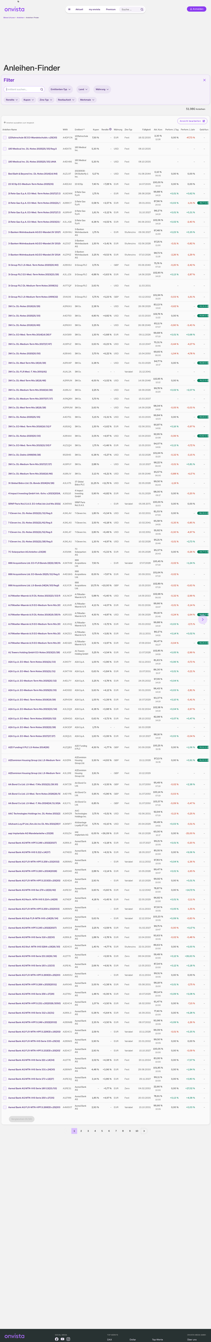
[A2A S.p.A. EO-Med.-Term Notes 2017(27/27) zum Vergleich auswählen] (5, 736)
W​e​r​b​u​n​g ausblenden (130, 39)
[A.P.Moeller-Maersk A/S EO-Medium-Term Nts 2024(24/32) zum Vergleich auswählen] (5, 624)
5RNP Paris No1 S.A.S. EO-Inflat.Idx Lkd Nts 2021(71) (36, 503)
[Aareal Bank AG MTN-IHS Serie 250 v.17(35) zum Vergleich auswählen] (5, 1098)
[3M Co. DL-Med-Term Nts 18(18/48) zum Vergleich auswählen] (5, 380)
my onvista (94, 9)
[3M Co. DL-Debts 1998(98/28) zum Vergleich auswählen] (5, 455)
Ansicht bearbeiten (190, 121)
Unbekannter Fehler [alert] (179, 7)
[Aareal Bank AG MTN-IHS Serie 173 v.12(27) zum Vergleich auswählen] (5, 1079)
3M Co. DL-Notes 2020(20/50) (24, 353)
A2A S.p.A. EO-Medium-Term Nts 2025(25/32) (32, 680)
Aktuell (79, 9)
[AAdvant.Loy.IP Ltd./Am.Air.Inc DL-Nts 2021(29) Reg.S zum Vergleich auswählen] (5, 824)
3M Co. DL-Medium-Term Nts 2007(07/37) (30, 398)
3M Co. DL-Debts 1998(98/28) (24, 454)
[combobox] (24, 89)
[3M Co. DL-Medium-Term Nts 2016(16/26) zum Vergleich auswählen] (5, 390)
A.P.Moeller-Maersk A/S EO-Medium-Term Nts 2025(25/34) (39, 642)
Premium (111, 9)
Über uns (192, 1339)
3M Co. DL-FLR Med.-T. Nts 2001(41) (27, 371)
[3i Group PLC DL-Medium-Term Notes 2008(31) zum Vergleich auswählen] (5, 285)
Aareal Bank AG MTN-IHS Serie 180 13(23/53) (32, 1088)
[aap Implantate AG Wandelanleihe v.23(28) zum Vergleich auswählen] (5, 833)
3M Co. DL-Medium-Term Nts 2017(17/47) (30, 344)
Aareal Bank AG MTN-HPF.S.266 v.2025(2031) (32, 984)
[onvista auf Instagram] (68, 1339)
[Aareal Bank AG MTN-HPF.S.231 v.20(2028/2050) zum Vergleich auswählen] (5, 1003)
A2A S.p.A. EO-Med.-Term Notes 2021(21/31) (31, 671)
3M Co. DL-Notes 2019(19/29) (24, 306)
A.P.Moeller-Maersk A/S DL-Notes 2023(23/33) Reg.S (36, 595)
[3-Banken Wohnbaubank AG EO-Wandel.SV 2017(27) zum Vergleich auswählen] (5, 232)
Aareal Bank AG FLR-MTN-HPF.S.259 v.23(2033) (33, 908)
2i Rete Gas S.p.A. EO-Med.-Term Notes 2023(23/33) (36, 221)
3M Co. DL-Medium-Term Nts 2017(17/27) (30, 464)
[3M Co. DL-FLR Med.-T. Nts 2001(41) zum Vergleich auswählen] (5, 371)
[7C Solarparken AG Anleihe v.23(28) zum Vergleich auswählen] (5, 552)
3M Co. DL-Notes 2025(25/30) (24, 315)
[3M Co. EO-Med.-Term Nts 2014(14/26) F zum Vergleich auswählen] (5, 334)
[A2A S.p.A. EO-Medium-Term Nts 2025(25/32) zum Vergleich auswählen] (5, 681)
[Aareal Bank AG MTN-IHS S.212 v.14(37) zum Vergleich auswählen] (5, 852)
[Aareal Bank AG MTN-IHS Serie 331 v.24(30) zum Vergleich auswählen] (5, 1069)
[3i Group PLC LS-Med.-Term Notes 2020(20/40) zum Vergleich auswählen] (5, 265)
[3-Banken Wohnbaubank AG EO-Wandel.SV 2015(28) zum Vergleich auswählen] (5, 243)
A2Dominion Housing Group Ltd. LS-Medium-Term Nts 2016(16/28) (43, 760)
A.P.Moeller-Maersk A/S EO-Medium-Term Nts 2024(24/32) (39, 624)
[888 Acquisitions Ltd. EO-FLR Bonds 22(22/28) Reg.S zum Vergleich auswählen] (5, 563)
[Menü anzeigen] (69, 9)
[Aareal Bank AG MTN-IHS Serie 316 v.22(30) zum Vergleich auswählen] (5, 937)
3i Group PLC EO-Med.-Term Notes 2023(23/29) (33, 274)
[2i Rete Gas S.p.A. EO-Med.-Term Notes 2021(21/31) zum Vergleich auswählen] (5, 203)
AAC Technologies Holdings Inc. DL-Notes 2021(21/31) (37, 813)
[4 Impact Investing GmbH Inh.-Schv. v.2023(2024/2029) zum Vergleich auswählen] (5, 493)
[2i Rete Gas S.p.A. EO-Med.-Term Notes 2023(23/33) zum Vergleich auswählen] (5, 222)
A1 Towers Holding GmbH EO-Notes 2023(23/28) (34, 652)
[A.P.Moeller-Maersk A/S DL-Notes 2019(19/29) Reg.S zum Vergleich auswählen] (5, 614)
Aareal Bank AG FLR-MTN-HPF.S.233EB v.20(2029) (35, 880)
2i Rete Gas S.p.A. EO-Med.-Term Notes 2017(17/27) (35, 212)
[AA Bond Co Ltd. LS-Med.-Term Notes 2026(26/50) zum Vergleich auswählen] (5, 794)
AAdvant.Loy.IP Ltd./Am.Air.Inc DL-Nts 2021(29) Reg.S (37, 823)
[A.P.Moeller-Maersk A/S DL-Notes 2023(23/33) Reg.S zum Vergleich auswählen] (5, 596)
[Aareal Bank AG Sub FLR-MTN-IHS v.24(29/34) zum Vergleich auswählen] (5, 918)
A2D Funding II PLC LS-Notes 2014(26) (28, 747)
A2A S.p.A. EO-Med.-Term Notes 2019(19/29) (32, 699)
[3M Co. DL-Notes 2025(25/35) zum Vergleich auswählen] (5, 417)
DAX (109, 1339)
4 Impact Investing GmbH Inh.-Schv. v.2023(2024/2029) (37, 493)
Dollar (133, 1339)
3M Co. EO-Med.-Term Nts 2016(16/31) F (29, 426)
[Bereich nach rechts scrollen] (202, 619)
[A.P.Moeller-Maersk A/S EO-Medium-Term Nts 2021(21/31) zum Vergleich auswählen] (5, 633)
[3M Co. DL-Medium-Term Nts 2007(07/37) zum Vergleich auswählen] (5, 398)
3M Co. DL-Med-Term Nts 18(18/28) (27, 407)
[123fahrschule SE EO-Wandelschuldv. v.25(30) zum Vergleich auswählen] (5, 137)
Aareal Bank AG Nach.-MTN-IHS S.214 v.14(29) (33, 899)
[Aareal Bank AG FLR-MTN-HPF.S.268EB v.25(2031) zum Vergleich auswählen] (5, 1107)
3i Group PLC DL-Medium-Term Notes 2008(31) (33, 285)
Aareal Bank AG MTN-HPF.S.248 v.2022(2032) (32, 1022)
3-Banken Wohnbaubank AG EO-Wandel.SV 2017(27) (36, 232)
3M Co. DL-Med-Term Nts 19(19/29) (27, 362)
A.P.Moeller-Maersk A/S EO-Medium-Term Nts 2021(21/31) (39, 633)
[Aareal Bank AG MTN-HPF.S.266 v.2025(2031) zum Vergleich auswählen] (5, 984)
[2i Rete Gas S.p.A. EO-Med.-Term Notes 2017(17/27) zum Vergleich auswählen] (5, 212)
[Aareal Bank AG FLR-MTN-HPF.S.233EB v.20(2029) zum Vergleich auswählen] (5, 880)
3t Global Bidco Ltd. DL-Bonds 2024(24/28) (31, 483)
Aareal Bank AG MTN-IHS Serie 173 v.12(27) (31, 1078)
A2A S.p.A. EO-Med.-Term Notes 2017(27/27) (31, 736)
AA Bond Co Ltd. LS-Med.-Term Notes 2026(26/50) (35, 793)
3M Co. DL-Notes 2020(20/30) (24, 435)
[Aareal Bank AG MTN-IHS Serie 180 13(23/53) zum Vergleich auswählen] (5, 1088)
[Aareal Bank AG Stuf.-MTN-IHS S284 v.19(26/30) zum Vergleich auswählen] (5, 946)
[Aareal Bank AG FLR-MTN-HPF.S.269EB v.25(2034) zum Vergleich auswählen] (5, 975)
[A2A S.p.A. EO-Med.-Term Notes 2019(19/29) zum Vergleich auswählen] (5, 699)
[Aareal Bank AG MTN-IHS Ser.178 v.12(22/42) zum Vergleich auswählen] (5, 890)
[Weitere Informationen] (110, 129)
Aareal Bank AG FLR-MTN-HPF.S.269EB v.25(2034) (35, 975)
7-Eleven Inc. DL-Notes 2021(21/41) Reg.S (30, 522)
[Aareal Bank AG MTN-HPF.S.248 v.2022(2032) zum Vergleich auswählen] (5, 1022)
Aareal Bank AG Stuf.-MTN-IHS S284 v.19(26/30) (34, 946)
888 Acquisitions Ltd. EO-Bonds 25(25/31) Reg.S (34, 574)
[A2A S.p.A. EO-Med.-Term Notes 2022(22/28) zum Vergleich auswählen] (5, 727)
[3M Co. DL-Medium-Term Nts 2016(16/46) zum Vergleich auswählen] (5, 473)
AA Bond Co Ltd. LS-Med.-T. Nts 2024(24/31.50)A (34, 803)
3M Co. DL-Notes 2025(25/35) (24, 417)
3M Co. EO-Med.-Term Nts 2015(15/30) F (29, 445)
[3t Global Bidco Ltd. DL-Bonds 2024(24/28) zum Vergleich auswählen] (5, 483)
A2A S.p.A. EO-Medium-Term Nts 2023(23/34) (32, 709)
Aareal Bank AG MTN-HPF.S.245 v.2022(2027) (32, 927)
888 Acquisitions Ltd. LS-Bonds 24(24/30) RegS (33, 585)
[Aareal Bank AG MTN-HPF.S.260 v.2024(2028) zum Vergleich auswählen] (5, 871)
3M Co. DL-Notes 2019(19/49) (24, 325)
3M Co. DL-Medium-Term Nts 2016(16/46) (30, 473)
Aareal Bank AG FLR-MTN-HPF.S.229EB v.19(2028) (35, 1031)
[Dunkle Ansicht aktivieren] (18, 1)
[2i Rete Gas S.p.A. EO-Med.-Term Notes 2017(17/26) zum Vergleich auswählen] (5, 193)
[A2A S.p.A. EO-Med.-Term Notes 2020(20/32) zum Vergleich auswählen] (5, 718)
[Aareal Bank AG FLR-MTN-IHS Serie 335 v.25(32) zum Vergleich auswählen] (5, 1041)
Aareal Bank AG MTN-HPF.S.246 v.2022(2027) (32, 842)
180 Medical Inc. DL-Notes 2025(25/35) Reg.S (32, 148)
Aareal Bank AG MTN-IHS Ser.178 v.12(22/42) (32, 890)
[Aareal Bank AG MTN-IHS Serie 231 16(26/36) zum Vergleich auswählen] (5, 956)
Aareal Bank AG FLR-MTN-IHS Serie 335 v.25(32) (34, 1041)
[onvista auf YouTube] (62, 1339)
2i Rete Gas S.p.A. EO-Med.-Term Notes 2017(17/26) (35, 193)
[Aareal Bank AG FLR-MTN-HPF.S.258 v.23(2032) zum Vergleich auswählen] (5, 861)
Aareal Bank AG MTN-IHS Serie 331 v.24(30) (31, 1069)
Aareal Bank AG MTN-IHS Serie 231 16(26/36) (32, 956)
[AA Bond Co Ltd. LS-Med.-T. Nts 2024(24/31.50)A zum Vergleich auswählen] (5, 803)
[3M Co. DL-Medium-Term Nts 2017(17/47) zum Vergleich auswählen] (5, 344)
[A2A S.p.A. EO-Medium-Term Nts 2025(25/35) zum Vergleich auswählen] (5, 690)
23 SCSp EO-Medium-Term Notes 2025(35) (31, 184)
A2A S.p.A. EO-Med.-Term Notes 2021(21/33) (32, 661)
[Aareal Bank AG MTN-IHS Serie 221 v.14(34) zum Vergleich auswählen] (5, 1060)
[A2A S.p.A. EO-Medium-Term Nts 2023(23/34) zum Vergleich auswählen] (5, 709)
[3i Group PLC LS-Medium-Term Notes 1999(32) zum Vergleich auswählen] (5, 297)
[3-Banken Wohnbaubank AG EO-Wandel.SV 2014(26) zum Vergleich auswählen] (5, 254)
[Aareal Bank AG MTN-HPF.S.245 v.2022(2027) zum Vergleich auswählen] (5, 928)
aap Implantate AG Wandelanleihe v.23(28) (31, 833)
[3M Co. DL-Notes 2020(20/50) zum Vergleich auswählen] (5, 353)
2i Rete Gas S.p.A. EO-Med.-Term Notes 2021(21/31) (35, 202)
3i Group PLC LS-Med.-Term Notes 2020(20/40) (33, 265)
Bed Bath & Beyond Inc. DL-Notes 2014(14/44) (32, 173)
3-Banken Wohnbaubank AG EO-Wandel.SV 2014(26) (36, 254)
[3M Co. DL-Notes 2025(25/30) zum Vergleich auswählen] (5, 316)
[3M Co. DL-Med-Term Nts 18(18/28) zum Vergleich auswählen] (5, 407)
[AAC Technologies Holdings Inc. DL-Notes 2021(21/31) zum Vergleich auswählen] (5, 813)
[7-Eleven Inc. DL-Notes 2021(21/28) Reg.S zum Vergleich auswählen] (5, 541)
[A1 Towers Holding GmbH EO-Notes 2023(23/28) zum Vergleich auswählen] (5, 652)
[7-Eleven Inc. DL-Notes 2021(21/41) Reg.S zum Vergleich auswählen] (5, 522)
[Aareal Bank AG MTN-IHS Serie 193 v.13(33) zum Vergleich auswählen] (5, 965)
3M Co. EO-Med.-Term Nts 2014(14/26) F (29, 334)
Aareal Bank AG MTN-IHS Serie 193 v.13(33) (31, 965)
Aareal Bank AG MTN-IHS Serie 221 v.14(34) (31, 1060)
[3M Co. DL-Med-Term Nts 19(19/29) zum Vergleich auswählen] (5, 363)
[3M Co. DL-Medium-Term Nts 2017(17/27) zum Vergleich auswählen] (5, 464)
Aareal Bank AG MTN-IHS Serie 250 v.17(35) (31, 1097)
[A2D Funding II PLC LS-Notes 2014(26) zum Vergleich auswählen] (5, 747)
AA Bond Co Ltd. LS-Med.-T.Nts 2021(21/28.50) (33, 784)
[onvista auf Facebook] (56, 1339)
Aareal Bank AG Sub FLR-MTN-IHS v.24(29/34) (33, 918)
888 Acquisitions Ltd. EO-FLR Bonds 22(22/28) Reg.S (36, 563)
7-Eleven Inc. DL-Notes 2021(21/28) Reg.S (30, 541)
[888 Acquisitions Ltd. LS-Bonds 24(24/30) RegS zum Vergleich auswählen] (5, 585)
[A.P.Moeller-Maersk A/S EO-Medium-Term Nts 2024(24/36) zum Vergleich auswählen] (5, 605)
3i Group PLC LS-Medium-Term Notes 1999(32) (33, 296)
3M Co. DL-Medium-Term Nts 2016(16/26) (30, 389)
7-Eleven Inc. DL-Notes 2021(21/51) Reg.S (30, 532)
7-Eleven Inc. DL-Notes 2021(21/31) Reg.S (30, 513)
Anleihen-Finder (32, 17)
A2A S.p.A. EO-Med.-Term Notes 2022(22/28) (32, 727)
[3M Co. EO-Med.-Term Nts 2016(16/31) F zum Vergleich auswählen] (5, 426)
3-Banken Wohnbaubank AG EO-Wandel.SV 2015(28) (36, 243)
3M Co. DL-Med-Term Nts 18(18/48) (27, 380)
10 (137, 1130)
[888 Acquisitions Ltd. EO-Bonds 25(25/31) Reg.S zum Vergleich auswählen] (5, 574)
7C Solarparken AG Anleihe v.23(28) (27, 551)
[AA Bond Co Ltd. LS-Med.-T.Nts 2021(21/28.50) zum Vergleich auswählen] (5, 784)
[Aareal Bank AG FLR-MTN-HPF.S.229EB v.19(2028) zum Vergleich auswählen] (5, 1031)
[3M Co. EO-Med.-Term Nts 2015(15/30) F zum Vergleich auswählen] (5, 445)
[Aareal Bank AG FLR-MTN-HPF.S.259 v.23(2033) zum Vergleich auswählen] (5, 909)
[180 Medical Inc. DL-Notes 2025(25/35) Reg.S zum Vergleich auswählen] (5, 149)
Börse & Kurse (9, 17)
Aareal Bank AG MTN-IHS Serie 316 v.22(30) (31, 937)
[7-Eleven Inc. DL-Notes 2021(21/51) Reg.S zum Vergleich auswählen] (5, 532)
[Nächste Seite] (144, 1131)
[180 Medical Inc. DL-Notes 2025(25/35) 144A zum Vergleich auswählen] (5, 161)
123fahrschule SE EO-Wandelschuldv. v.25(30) (32, 137)
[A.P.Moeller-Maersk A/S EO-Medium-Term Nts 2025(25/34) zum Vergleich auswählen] (5, 643)
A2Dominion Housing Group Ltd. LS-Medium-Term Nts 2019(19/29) (43, 773)
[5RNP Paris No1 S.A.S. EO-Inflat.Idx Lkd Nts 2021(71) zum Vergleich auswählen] (5, 504)
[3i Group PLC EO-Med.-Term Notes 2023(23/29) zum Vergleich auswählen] (5, 274)
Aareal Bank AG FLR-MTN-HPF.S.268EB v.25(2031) (35, 1107)
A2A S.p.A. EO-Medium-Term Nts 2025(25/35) (32, 690)
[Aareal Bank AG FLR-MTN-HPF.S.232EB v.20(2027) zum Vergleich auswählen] (5, 1050)
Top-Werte (157, 1339)
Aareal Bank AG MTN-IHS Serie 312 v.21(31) (31, 1012)
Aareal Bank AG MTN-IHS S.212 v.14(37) (29, 852)
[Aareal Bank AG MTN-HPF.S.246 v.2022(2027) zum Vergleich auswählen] (5, 843)
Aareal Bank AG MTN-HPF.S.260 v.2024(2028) (32, 871)
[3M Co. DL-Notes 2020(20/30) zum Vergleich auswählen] (5, 436)
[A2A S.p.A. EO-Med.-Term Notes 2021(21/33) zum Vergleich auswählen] (5, 662)
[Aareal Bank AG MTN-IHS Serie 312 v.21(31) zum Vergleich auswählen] (5, 1013)
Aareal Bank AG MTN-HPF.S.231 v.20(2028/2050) (34, 1003)
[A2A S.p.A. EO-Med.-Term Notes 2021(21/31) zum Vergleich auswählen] (5, 671)
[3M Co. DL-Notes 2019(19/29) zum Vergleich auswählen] (5, 306)
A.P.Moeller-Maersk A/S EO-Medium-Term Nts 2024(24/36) (39, 605)
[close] (207, 4)
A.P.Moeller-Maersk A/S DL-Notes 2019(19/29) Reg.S (36, 614)
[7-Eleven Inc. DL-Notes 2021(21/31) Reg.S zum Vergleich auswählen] (5, 513)
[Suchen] (142, 9)
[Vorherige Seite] (67, 1131)
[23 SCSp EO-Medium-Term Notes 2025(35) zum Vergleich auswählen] (5, 184)
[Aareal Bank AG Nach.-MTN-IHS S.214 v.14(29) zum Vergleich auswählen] (5, 899)
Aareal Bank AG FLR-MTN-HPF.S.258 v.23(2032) (33, 861)
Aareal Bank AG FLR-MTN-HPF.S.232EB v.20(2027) (35, 1050)
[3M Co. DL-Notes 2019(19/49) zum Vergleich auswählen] (5, 325)
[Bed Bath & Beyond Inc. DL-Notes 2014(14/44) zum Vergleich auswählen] (5, 174)
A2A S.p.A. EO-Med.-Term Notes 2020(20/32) (32, 718)
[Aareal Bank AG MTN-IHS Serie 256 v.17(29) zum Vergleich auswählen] (5, 994)
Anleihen (20, 17)
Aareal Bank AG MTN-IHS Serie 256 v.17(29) (31, 993)
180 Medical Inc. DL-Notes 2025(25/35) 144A (32, 161)
